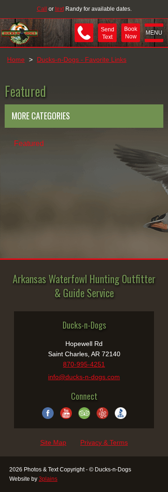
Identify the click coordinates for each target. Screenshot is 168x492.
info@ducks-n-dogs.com (84, 377)
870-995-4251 (84, 364)
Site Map (53, 442)
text (59, 9)
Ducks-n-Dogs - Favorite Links (81, 59)
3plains (48, 479)
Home (16, 59)
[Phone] (84, 32)
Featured (29, 143)
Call (42, 9)
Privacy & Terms (104, 442)
